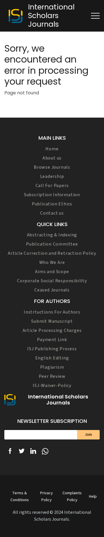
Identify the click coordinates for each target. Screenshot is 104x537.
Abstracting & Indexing (52, 235)
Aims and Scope (52, 271)
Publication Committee (52, 244)
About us (52, 158)
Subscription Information (52, 195)
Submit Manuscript (52, 321)
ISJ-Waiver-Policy (52, 385)
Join (88, 434)
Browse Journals (52, 167)
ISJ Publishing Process (52, 349)
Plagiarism (52, 367)
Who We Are (52, 262)
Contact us (52, 213)
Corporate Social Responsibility (52, 281)
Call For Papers (52, 185)
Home (51, 149)
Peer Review (52, 376)
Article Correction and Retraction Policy (52, 253)
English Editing (52, 358)
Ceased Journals (52, 290)
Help (93, 496)
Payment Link (52, 339)
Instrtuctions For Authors (52, 312)
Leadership (52, 176)
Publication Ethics (52, 204)
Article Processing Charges (52, 330)
